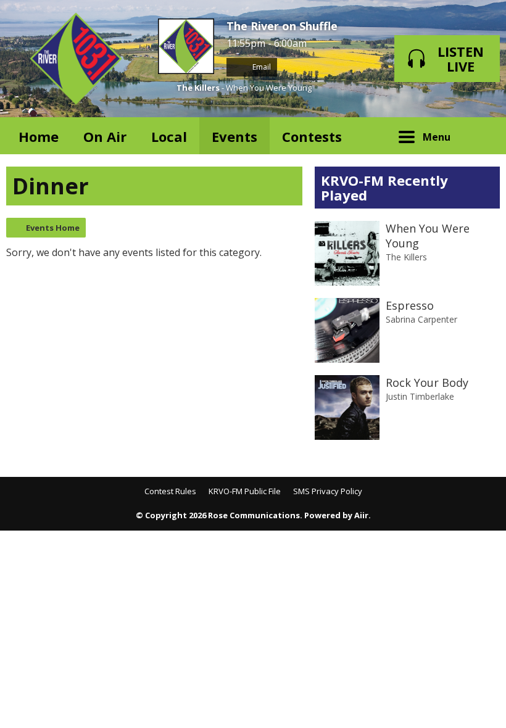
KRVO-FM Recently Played (384, 187)
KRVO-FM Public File (245, 491)
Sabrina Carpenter (421, 319)
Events (234, 136)
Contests (312, 136)
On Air (104, 136)
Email (261, 67)
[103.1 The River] (76, 58)
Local (169, 136)
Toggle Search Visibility (481, 135)
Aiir (361, 515)
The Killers (198, 87)
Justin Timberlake (420, 396)
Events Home (53, 227)
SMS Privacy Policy (327, 491)
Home (39, 136)
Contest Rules (170, 491)
